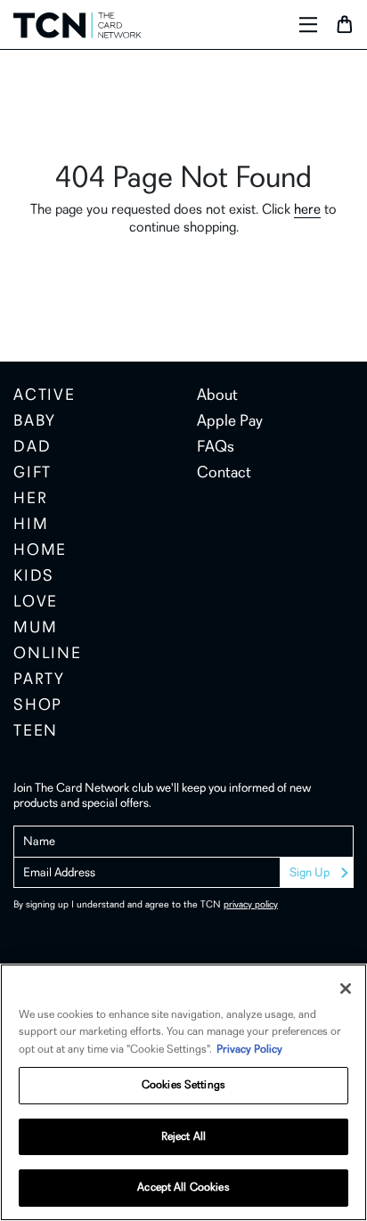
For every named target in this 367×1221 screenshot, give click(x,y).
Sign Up (310, 873)
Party (39, 680)
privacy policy (251, 905)
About (217, 396)
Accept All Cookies (183, 1187)
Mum (35, 629)
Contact (224, 474)
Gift (32, 474)
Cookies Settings (183, 1085)
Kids (33, 577)
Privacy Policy (249, 1049)
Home (40, 551)
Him (30, 525)
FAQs (215, 448)
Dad (32, 448)
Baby (34, 422)
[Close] (345, 988)
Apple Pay (230, 422)
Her (30, 500)
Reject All (183, 1137)
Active (44, 396)
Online (47, 655)
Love (35, 603)
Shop (37, 706)
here (307, 210)
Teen (35, 732)
